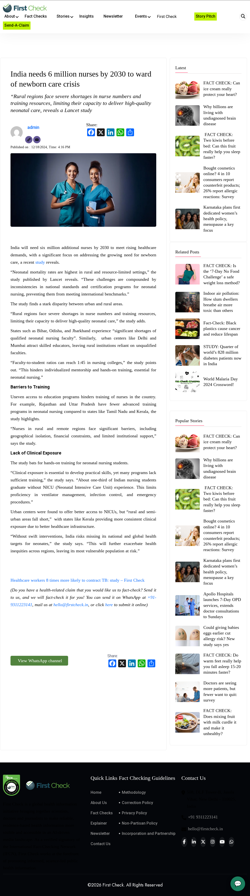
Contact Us (101, 843)
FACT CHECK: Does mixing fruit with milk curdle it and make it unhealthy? (219, 722)
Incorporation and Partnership (149, 833)
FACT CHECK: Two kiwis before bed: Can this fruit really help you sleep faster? (221, 146)
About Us (99, 802)
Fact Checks (102, 813)
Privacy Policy (134, 813)
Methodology (134, 792)
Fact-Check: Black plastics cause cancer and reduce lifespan (221, 328)
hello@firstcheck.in (70, 604)
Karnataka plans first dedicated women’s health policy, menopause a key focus (221, 219)
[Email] (37, 139)
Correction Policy (137, 802)
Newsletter (100, 833)
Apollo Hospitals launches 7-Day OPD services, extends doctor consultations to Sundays (222, 605)
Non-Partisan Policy (139, 823)
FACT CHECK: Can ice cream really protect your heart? (221, 88)
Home (96, 792)
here (109, 604)
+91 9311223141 (203, 817)
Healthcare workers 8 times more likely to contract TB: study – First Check (77, 580)
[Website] (28, 139)
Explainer (99, 823)
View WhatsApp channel (39, 660)
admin (33, 127)
